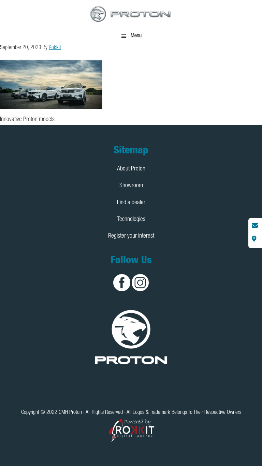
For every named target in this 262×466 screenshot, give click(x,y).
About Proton (131, 169)
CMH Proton (131, 13)
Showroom (131, 186)
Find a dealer (131, 203)
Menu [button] (136, 36)
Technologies (131, 219)
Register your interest (131, 236)
